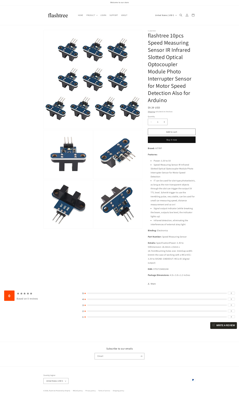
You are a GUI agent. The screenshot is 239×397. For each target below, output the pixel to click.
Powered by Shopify (63, 391)
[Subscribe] (141, 356)
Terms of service (104, 391)
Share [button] (153, 283)
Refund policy (78, 391)
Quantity (151, 116)
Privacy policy (90, 391)
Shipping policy (118, 391)
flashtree (52, 391)
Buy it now (172, 139)
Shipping (151, 112)
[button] (92, 15)
